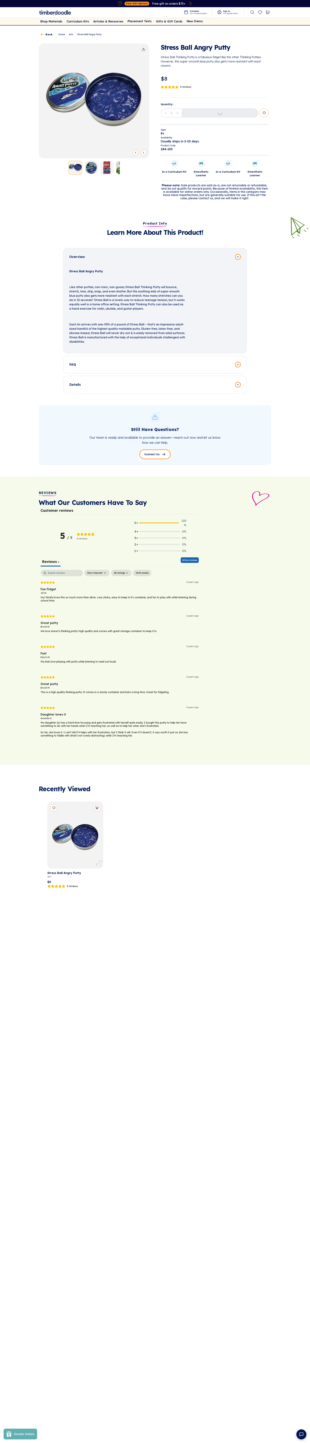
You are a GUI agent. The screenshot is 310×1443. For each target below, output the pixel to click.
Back (49, 34)
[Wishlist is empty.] (260, 12)
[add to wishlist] (264, 113)
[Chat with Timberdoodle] (301, 1434)
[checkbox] (142, 573)
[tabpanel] (120, 656)
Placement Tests (140, 21)
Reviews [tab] (50, 561)
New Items (195, 21)
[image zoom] (94, 101)
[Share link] (143, 49)
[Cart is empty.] (267, 12)
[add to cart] (96, 808)
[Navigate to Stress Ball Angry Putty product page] (75, 836)
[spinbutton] (171, 112)
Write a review (189, 560)
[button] (166, 113)
